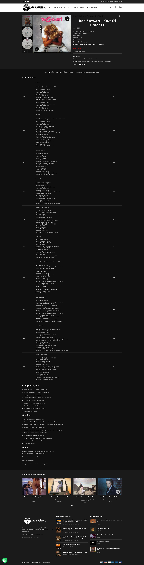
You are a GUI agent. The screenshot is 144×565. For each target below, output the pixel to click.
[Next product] (121, 16)
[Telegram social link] (84, 64)
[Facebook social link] (23, 2)
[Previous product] (117, 16)
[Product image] (34, 486)
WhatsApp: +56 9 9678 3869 (31, 537)
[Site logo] (34, 7)
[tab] (49, 71)
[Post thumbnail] (58, 522)
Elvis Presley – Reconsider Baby (109, 497)
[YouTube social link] (28, 2)
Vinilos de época (82, 16)
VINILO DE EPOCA (99, 61)
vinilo (92, 61)
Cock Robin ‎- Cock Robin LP (84, 497)
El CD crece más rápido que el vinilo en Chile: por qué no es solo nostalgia (74, 537)
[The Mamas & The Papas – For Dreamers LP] (93, 522)
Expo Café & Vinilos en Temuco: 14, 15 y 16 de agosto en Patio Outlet (74, 521)
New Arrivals (83, 59)
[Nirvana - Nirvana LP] (93, 543)
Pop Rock (84, 61)
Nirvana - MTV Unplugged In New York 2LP (108, 549)
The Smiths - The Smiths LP (105, 535)
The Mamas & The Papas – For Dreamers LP (109, 521)
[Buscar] (111, 7)
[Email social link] (80, 64)
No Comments (76, 524)
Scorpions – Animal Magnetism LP (34, 497)
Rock (89, 59)
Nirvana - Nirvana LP (103, 541)
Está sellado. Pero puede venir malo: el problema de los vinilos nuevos (74, 529)
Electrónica (78, 499)
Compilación (104, 499)
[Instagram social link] (25, 2)
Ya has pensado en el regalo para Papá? (75, 552)
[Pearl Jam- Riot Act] (93, 529)
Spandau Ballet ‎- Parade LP (59, 497)
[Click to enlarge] (37, 49)
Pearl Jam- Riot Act (103, 528)
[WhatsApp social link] (82, 64)
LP (80, 61)
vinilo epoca (108, 61)
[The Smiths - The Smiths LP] (93, 536)
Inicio (74, 16)
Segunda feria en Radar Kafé (71, 544)
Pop (55, 499)
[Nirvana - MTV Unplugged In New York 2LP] (93, 550)
